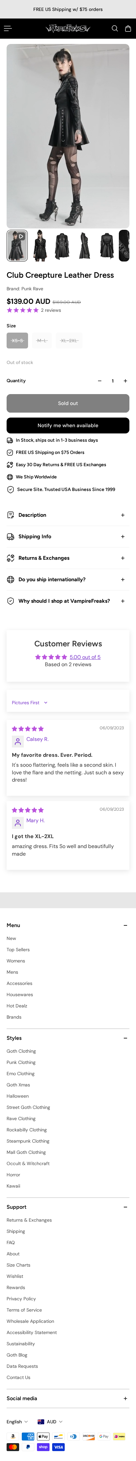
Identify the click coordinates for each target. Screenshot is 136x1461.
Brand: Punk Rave (25, 289)
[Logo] (68, 28)
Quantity (16, 381)
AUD (51, 1422)
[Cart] (128, 28)
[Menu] (8, 28)
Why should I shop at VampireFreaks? (64, 601)
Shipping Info (34, 536)
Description (32, 515)
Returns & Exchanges (43, 558)
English (14, 1422)
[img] (28, 728)
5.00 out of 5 (85, 657)
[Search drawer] (114, 28)
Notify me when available (68, 425)
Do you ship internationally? (51, 579)
